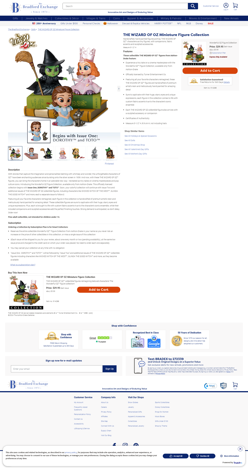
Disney (199, 23)
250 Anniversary (46, 23)
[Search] (193, 6)
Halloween (112, 23)
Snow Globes (133, 402)
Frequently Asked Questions (80, 408)
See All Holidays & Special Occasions (141, 136)
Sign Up (109, 368)
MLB (188, 23)
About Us (104, 402)
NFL (179, 23)
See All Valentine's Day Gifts (137, 149)
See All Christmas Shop (135, 144)
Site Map (104, 421)
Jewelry (131, 407)
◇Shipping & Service (82, 428)
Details (227, 82)
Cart (235, 9)
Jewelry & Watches (36, 18)
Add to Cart (98, 290)
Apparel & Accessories (140, 18)
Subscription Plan (219, 53)
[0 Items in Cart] (235, 5)
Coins (116, 18)
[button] (210, 386)
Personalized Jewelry (136, 426)
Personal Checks (91, 23)
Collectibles (132, 421)
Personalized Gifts (135, 412)
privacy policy (71, 452)
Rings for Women (161, 412)
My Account (78, 402)
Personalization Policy (82, 414)
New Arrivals (231, 18)
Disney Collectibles (162, 407)
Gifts (15, 18)
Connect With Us (107, 426)
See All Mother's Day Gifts (136, 153)
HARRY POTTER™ (163, 23)
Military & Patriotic (171, 18)
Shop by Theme (161, 426)
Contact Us (78, 419)
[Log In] (225, 5)
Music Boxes (160, 416)
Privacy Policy (160, 373)
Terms (228, 372)
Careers (104, 407)
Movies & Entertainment (203, 18)
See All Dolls (130, 140)
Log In (226, 9)
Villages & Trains (95, 18)
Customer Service (211, 6)
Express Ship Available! (218, 57)
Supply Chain (106, 430)
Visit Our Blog (106, 435)
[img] (235, 384)
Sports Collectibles (162, 402)
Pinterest (109, 163)
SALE (211, 23)
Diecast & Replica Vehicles (135, 23)
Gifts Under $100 (69, 23)
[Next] (118, 89)
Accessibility (79, 424)
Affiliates (104, 416)
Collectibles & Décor (67, 18)
